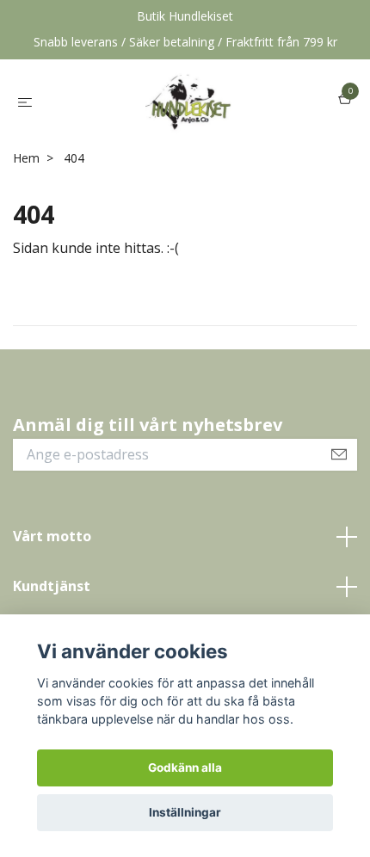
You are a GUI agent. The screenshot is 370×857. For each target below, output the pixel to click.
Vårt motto (52, 536)
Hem (26, 158)
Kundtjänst (51, 585)
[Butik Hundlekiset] (188, 100)
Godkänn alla (185, 767)
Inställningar (185, 812)
